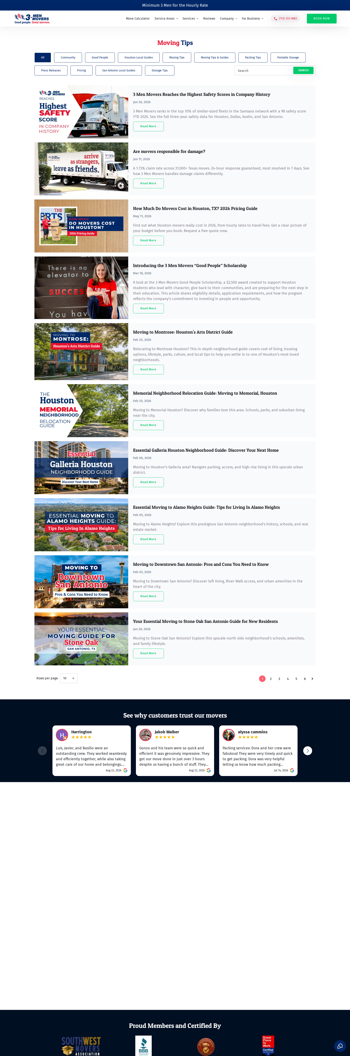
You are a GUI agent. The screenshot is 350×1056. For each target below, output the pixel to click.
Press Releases (51, 70)
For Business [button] (251, 18)
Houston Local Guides (139, 57)
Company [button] (227, 18)
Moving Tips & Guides (215, 57)
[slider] (81, 737)
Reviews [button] (209, 18)
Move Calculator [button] (138, 18)
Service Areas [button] (165, 18)
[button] (285, 18)
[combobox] (68, 678)
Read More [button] (148, 126)
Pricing (81, 70)
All (42, 57)
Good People (100, 57)
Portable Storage (288, 57)
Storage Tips (160, 70)
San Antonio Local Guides (118, 70)
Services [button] (189, 18)
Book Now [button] (322, 18)
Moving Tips (177, 57)
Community (68, 57)
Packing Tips (253, 57)
